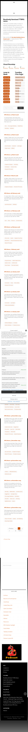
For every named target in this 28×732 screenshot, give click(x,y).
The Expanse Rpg (17, 409)
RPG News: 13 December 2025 (12, 415)
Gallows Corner (7, 262)
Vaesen (13, 501)
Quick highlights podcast (9, 682)
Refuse (14, 395)
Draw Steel (17, 404)
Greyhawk (14, 145)
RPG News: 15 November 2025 (12, 507)
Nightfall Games (8, 501)
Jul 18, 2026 (6, 91)
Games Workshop (8, 325)
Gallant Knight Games (16, 260)
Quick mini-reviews (7, 680)
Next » (20, 530)
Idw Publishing (19, 518)
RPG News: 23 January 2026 (12, 291)
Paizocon (13, 220)
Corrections (6, 670)
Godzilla (14, 518)
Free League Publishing (9, 496)
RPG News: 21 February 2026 (12, 211)
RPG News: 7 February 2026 (11, 249)
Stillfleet (12, 148)
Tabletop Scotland (8, 631)
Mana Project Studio (8, 521)
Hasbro (12, 238)
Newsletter (6, 615)
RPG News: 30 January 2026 (12, 271)
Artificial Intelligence (8, 322)
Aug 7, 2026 (6, 82)
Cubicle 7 (6, 471)
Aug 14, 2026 (6, 80)
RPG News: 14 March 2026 (11, 154)
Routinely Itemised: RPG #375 (10, 705)
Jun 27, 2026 (6, 99)
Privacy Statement (16, 401)
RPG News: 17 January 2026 (12, 311)
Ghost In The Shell (8, 518)
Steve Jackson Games (9, 409)
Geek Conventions (8, 608)
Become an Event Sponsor (10, 598)
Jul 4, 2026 (6, 96)
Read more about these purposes (17, 389)
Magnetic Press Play (18, 238)
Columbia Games (19, 491)
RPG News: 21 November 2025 (12, 480)
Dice (6, 220)
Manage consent (25, 693)
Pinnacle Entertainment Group (16, 240)
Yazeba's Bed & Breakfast (9, 305)
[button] (26, 330)
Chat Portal (6, 602)
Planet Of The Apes (8, 454)
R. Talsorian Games (16, 325)
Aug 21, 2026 (6, 77)
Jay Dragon (13, 302)
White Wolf (13, 431)
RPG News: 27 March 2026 (11, 114)
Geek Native (14, 8)
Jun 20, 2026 (6, 101)
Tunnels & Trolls (13, 166)
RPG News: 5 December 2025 (12, 440)
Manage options (14, 399)
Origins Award (7, 148)
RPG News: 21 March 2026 (11, 134)
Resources (6, 621)
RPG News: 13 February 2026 (12, 227)
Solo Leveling (16, 282)
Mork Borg (7, 128)
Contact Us (6, 668)
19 (15, 530)
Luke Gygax (19, 145)
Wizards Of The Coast (9, 169)
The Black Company (17, 454)
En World (15, 322)
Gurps (12, 282)
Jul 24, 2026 (6, 88)
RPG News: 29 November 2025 (12, 460)
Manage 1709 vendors (6, 389)
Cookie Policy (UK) (8, 605)
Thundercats (7, 431)
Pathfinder (12, 128)
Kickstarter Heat (7, 612)
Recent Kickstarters (8, 684)
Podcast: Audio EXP (8, 638)
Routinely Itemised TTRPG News (11, 678)
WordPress (15, 718)
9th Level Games (8, 451)
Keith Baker (17, 496)
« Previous (10, 528)
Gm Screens (7, 282)
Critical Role (12, 404)
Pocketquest (7, 166)
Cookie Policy (10, 401)
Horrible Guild (14, 262)
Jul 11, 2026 (6, 93)
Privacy (5, 672)
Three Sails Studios (14, 265)
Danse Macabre (8, 145)
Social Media (7, 628)
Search (20, 107)
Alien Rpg (6, 491)
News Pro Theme (15, 716)
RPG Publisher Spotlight (9, 625)
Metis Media (17, 429)
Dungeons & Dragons (9, 164)
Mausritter (7, 498)
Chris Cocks (7, 238)
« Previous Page (6, 539)
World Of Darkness (17, 434)
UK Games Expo (7, 635)
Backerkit (6, 404)
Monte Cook (12, 498)
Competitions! (6, 686)
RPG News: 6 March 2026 (11, 175)
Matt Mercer (7, 240)
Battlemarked (12, 491)
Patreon (5, 618)
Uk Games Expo (19, 220)
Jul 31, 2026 (6, 85)
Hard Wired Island (8, 204)
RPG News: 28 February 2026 (12, 193)
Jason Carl (12, 429)
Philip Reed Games (13, 471)
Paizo (9, 220)
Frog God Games (8, 260)
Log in (19, 718)
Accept (14, 392)
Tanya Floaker (7, 265)
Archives (6, 595)
